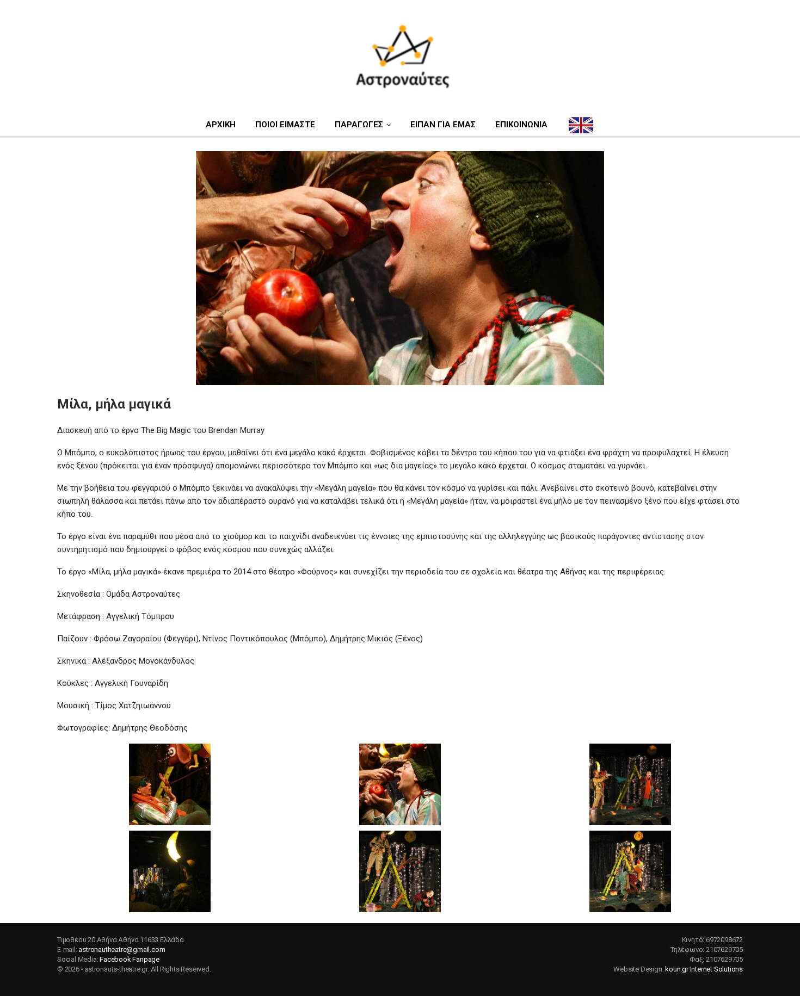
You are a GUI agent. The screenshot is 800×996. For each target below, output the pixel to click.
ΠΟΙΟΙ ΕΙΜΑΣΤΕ (285, 124)
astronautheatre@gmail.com (121, 949)
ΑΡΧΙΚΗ (221, 124)
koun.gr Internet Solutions (704, 969)
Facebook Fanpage (129, 959)
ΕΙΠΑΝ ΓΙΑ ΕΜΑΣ (443, 124)
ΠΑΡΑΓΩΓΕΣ (359, 124)
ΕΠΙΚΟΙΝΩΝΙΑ (521, 124)
